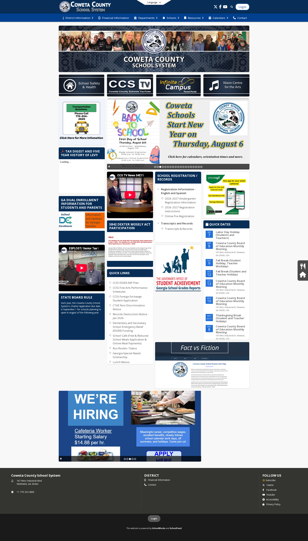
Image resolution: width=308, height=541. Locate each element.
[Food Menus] (302, 266)
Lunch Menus (121, 362)
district (151, 475)
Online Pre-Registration (179, 216)
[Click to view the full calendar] (207, 224)
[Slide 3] (160, 167)
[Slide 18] (199, 167)
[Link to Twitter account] (215, 7)
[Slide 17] (196, 167)
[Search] (231, 6)
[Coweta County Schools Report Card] (178, 268)
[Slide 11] (181, 167)
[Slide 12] (183, 167)
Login (154, 518)
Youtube (270, 494)
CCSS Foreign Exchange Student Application (127, 298)
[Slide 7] (170, 167)
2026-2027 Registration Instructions (180, 209)
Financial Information (159, 479)
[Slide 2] (158, 167)
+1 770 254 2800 (25, 491)
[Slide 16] (194, 167)
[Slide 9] (176, 167)
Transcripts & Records (179, 229)
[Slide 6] (168, 167)
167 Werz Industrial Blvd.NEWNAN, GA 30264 (29, 482)
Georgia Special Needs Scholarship (127, 355)
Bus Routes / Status (125, 348)
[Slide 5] (165, 167)
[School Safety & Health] (302, 275)
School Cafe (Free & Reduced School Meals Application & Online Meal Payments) (130, 339)
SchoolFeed (176, 528)
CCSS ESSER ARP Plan (126, 283)
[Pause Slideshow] (109, 166)
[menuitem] (78, 17)
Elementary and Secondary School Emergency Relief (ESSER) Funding (129, 326)
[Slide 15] (191, 167)
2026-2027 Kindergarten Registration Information (180, 200)
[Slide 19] (201, 167)
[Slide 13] (186, 167)
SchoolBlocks (158, 528)
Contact (152, 484)
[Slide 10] (178, 167)
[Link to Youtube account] (225, 7)
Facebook (271, 489)
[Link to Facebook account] (220, 7)
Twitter (270, 485)
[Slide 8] (173, 167)
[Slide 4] (163, 167)
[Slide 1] (155, 167)
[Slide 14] (188, 167)
